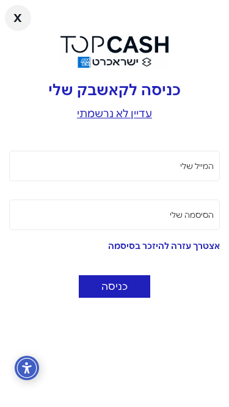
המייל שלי (197, 166)
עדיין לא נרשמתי (114, 113)
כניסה (114, 286)
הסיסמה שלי (192, 215)
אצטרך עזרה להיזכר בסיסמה (164, 245)
